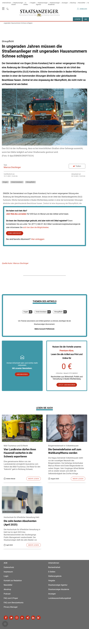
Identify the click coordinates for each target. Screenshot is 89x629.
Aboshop (73, 3)
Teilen (78, 166)
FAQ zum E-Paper (11, 598)
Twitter (11, 617)
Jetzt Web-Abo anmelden (16, 214)
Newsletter (81, 3)
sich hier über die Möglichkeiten (36, 227)
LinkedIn (33, 617)
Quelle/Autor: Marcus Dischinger (15, 263)
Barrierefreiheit (54, 567)
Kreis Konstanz (41, 312)
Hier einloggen (37, 239)
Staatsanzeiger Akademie (54, 3)
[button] (5, 624)
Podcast (7, 594)
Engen (26, 312)
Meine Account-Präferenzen (44, 329)
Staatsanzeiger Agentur (57, 585)
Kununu (38, 617)
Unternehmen (6, 3)
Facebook (5, 617)
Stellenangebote (54, 576)
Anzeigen (65, 3)
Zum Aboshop (14, 233)
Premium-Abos (66, 350)
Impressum (8, 572)
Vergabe (33, 3)
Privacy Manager (10, 607)
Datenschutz (9, 567)
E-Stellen (25, 3)
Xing (27, 617)
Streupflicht (58, 312)
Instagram (16, 617)
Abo (85, 19)
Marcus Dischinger (12, 167)
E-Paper (77, 19)
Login (6, 576)
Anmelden (83, 9)
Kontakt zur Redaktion (13, 580)
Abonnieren (22, 374)
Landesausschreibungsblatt (59, 598)
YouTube (22, 617)
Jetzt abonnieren (66, 385)
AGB (5, 563)
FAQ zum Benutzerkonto (13, 602)
